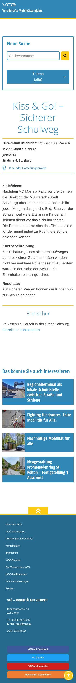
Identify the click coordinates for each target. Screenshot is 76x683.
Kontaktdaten (13, 545)
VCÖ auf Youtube (38, 666)
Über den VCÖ (14, 524)
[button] (24, 168)
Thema (38, 77)
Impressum (12, 552)
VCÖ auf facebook (38, 649)
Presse (9, 588)
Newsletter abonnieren (38, 674)
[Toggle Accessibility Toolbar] (68, 675)
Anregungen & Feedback (19, 538)
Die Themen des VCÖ (18, 567)
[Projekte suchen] (65, 55)
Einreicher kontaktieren (21, 330)
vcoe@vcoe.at (23, 623)
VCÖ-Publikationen (16, 574)
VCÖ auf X (38, 657)
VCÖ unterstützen (15, 531)
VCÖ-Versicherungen (17, 581)
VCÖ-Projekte (13, 560)
